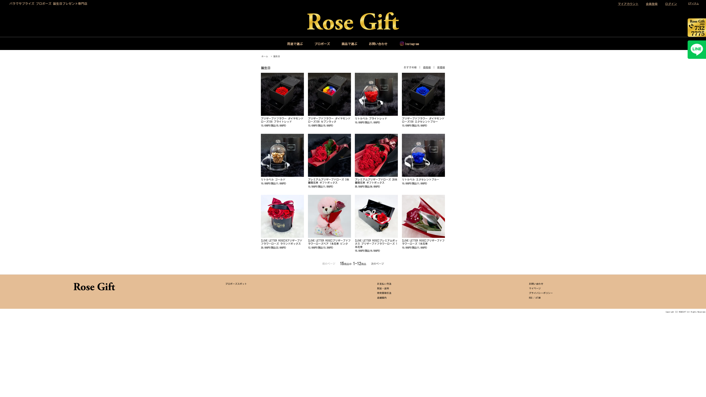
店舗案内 (382, 298)
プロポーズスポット (236, 284)
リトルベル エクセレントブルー (420, 179)
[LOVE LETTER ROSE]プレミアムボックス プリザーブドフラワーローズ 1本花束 (376, 243)
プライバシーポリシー (541, 293)
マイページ (535, 288)
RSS (530, 298)
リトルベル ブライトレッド (371, 118)
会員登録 (652, 3)
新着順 (441, 67)
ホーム (264, 56)
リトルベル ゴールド (273, 179)
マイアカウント (628, 3)
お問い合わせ (378, 43)
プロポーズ (322, 43)
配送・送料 (383, 288)
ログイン (671, 3)
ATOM (538, 298)
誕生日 (276, 56)
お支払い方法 (384, 284)
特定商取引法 (384, 293)
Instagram (412, 43)
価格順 (427, 67)
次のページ (377, 263)
